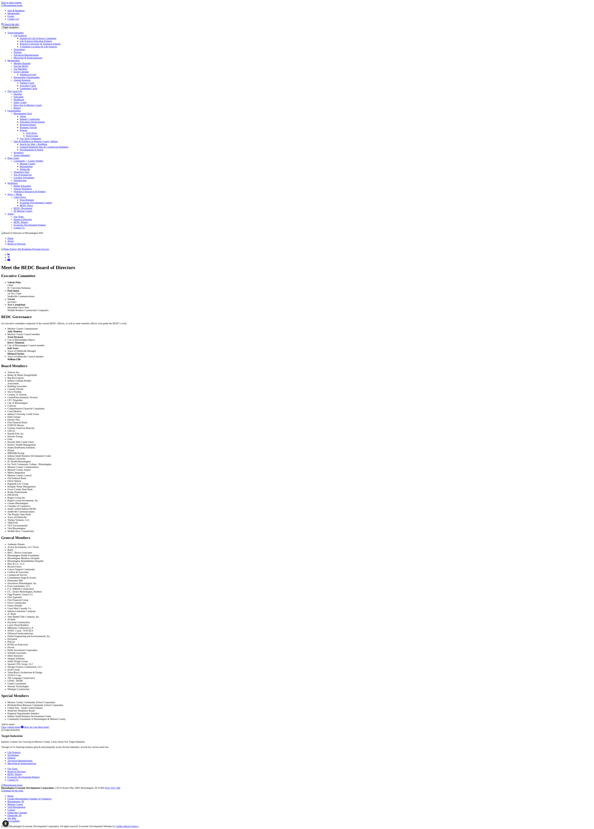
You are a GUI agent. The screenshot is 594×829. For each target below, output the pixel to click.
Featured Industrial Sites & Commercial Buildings (44, 147)
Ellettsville (25, 169)
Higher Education (22, 186)
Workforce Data (21, 172)
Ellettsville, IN (14, 815)
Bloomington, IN (15, 801)
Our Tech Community (30, 138)
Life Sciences (20, 35)
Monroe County (27, 163)
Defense (18, 52)
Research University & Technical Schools (40, 44)
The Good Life (14, 91)
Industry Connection (30, 119)
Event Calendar (21, 71)
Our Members (20, 69)
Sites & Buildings (16, 10)
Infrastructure (20, 180)
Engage (23, 130)
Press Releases (27, 200)
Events (10, 16)
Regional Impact (28, 124)
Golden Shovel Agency (127, 826)
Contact (11, 810)
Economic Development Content (36, 202)
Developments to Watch (31, 149)
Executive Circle (28, 85)
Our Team (19, 216)
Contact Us (19, 227)
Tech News (31, 133)
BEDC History (21, 222)
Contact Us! (13, 19)
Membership (13, 13)
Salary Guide (20, 102)
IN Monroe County (23, 211)
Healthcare (19, 99)
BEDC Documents (23, 208)
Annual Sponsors (22, 80)
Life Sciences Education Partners (36, 41)
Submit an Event (28, 74)
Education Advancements (32, 122)
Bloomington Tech (23, 113)
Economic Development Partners (30, 225)
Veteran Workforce (23, 188)
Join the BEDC (21, 66)
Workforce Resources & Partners (30, 191)
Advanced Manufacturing (26, 55)
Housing (18, 94)
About (23, 116)
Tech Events (32, 136)
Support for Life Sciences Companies (38, 38)
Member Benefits (22, 63)
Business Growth (28, 127)
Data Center (13, 158)
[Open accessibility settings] (5, 823)
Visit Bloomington (16, 807)
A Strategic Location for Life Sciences (38, 46)
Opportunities (14, 110)
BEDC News (26, 205)
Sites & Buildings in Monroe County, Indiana (36, 141)
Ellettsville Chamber (17, 812)
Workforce (12, 183)
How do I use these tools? (36, 727)
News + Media (14, 194)
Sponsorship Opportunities (27, 77)
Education (19, 96)
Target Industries (15, 32)
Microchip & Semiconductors (28, 57)
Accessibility (13, 821)
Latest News (20, 197)
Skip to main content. (11, 2)
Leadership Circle (28, 88)
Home (10, 796)
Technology (19, 49)
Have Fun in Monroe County (28, 105)
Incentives (19, 152)
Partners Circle (27, 83)
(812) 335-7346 (112, 788)
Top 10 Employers (23, 175)
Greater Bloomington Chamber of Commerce (29, 798)
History (17, 108)
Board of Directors (23, 219)
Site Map (11, 818)
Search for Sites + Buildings (33, 144)
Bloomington (26, 166)
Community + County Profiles (28, 161)
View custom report (11, 727)
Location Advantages (24, 177)
